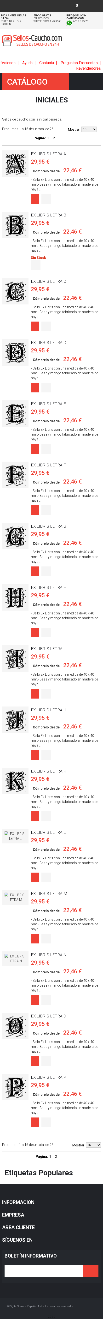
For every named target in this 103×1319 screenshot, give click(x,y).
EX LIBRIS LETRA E (48, 403)
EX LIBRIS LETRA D (48, 342)
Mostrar (74, 129)
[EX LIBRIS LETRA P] (15, 1087)
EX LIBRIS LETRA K (48, 771)
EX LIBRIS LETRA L (48, 832)
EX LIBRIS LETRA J (48, 709)
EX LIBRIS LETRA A (48, 153)
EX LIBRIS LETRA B (48, 215)
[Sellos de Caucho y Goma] (32, 40)
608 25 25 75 (80, 21)
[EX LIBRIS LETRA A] (15, 163)
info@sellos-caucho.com (76, 17)
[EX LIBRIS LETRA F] (15, 475)
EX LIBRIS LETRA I (48, 648)
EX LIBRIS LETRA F (48, 465)
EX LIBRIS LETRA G (48, 526)
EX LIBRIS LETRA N (49, 954)
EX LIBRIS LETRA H (49, 587)
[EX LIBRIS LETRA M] (15, 897)
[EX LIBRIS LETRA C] (15, 291)
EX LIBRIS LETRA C (48, 281)
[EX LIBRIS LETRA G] (15, 536)
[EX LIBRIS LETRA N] (15, 958)
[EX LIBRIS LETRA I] (15, 658)
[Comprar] (35, 199)
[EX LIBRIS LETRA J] (15, 720)
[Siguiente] (61, 138)
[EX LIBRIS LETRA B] (15, 225)
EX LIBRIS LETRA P (48, 1077)
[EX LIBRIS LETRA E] (15, 413)
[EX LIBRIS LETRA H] (15, 597)
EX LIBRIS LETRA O (48, 1016)
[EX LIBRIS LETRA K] (15, 781)
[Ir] (90, 1271)
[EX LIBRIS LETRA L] (15, 836)
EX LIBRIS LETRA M (49, 893)
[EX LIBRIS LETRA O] (15, 1026)
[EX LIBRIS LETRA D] (15, 352)
